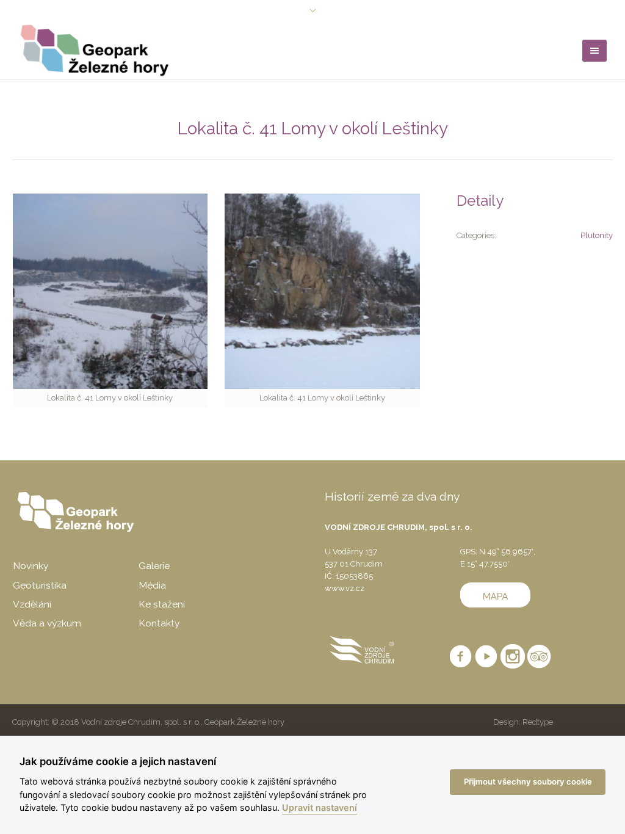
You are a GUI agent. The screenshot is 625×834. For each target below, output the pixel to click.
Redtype (537, 722)
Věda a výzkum (47, 623)
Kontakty (159, 623)
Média (152, 585)
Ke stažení (162, 604)
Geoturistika (40, 585)
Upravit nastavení (319, 807)
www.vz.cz (344, 588)
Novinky (30, 565)
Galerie (154, 565)
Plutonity (596, 235)
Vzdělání (32, 604)
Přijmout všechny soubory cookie (528, 781)
